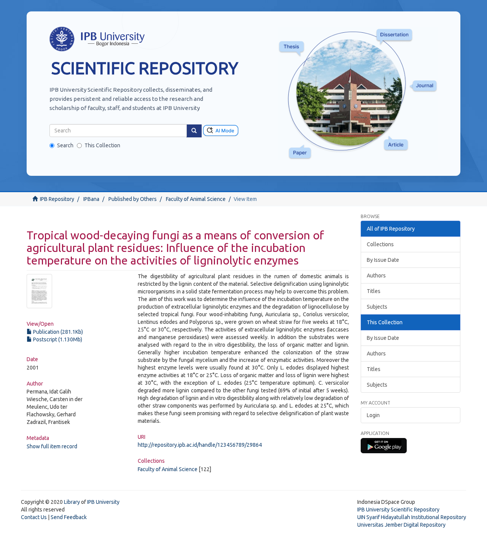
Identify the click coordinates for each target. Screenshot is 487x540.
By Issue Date (383, 260)
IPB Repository (57, 199)
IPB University (103, 502)
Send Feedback (69, 517)
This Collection (102, 145)
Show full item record (52, 446)
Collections (380, 244)
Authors (376, 275)
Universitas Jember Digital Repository (401, 525)
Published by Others (132, 199)
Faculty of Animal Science (196, 199)
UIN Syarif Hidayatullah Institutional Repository (411, 517)
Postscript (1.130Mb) (57, 339)
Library (72, 502)
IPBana (91, 199)
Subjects (377, 307)
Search (65, 145)
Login (373, 415)
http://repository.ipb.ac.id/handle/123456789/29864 (200, 445)
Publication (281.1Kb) (57, 332)
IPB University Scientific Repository (398, 510)
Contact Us (34, 517)
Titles (373, 291)
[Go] (194, 130)
